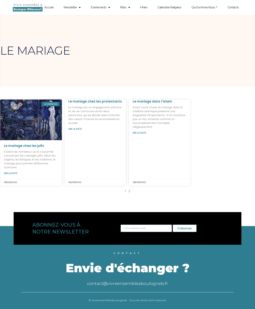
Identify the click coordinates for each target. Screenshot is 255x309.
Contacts (233, 7)
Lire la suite (10, 173)
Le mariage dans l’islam (152, 101)
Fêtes (143, 7)
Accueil (48, 7)
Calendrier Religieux (169, 7)
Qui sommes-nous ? (204, 7)
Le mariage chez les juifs (24, 146)
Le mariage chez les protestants (95, 101)
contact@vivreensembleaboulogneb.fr (127, 283)
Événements (98, 7)
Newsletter (70, 7)
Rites (123, 7)
